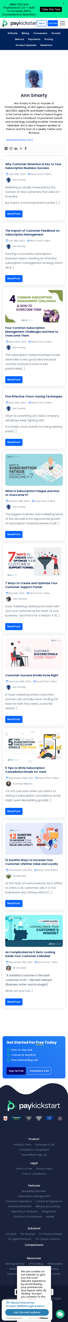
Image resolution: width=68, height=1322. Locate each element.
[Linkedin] (15, 148)
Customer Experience (49, 1201)
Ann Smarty (19, 179)
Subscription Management (34, 1196)
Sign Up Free (16, 1070)
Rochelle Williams (23, 783)
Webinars (15, 1269)
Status (55, 1269)
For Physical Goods (50, 1234)
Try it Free (52, 23)
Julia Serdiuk (20, 598)
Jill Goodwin (20, 967)
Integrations (49, 1211)
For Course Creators (48, 1239)
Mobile (50, 1216)
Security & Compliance (28, 1216)
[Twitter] (20, 148)
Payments (34, 39)
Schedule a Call (39, 1070)
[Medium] (6, 148)
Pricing (48, 39)
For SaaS (11, 1234)
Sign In (42, 23)
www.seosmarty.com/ (19, 140)
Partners (12, 1274)
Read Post (13, 213)
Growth (56, 33)
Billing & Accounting (48, 1206)
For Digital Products (19, 1239)
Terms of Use (24, 1168)
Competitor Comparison (34, 1149)
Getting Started (14, 1263)
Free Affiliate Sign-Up (34, 1155)
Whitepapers (55, 1263)
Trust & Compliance (34, 1173)
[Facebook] (25, 148)
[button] (60, 1314)
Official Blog (35, 1263)
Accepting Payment (34, 1191)
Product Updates (26, 45)
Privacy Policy (44, 1168)
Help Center (53, 1274)
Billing (25, 33)
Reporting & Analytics (25, 1211)
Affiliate (12, 33)
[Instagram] (11, 148)
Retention (46, 45)
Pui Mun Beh (19, 876)
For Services (28, 1234)
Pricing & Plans (22, 1144)
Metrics (19, 39)
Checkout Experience (19, 1201)
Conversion (40, 33)
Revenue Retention (20, 1206)
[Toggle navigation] (62, 23)
